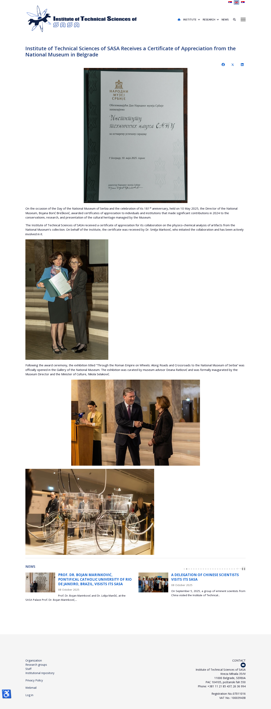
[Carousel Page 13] (212, 569)
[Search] (233, 19)
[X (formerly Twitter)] (232, 64)
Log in (29, 695)
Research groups (36, 664)
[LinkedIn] (242, 64)
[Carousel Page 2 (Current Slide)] (186, 569)
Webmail (31, 688)
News (225, 19)
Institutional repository (39, 673)
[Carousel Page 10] (205, 569)
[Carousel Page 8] (201, 569)
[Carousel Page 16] (220, 569)
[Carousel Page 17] (222, 569)
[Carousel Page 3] (189, 569)
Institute (189, 19)
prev (238, 569)
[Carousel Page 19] (227, 569)
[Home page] (179, 19)
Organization (33, 660)
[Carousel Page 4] (191, 569)
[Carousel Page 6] (196, 569)
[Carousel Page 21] (232, 569)
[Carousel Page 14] (215, 569)
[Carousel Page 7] (198, 569)
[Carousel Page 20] (229, 569)
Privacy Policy (34, 680)
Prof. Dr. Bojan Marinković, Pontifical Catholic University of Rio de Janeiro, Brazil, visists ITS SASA (95, 579)
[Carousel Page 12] (210, 569)
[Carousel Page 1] (184, 569)
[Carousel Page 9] (203, 569)
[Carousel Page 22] (234, 569)
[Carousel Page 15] (217, 569)
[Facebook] (223, 64)
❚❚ (244, 568)
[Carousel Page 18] (224, 569)
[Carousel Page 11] (208, 569)
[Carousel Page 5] (193, 569)
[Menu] (243, 19)
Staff (28, 669)
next (241, 569)
